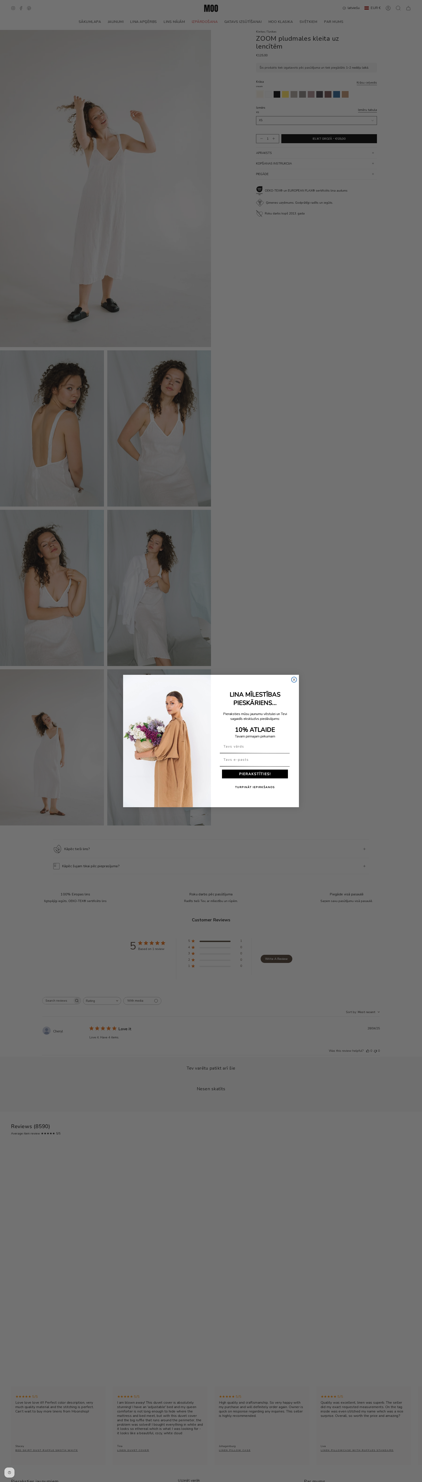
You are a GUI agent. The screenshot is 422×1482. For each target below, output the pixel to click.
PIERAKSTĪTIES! (255, 774)
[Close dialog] (294, 679)
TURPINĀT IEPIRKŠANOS (255, 787)
